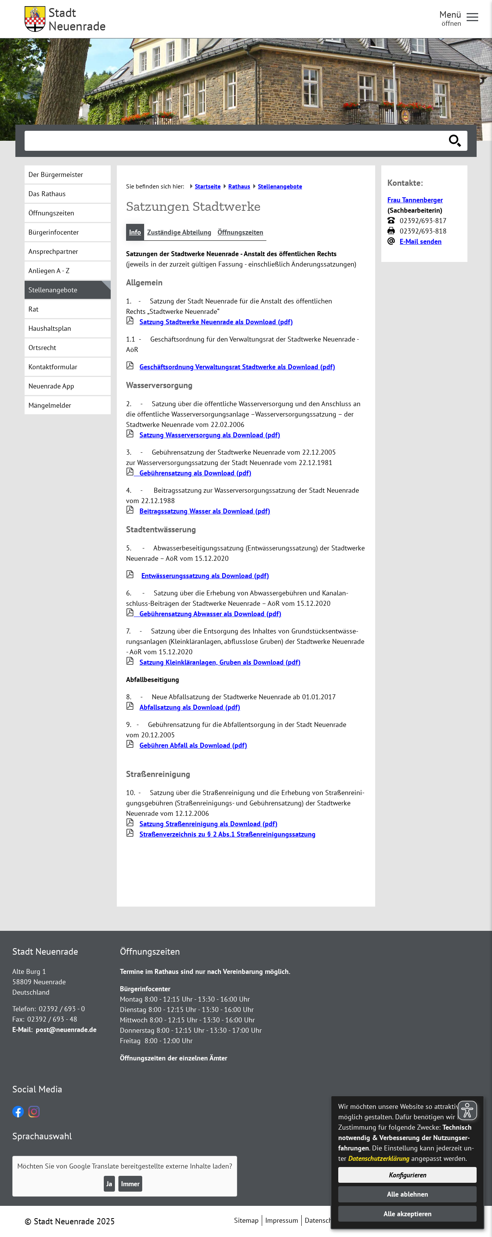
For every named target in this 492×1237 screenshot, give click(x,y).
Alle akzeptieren (408, 1213)
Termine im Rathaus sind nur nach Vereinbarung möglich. (205, 971)
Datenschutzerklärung (378, 1158)
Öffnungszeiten (240, 232)
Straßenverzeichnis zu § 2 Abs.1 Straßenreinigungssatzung (228, 834)
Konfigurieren (407, 1174)
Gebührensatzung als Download (192, 472)
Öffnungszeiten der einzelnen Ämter (173, 1058)
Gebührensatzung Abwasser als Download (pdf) (207, 613)
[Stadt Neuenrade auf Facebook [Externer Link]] (18, 1114)
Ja (109, 1183)
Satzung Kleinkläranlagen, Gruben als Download (220, 662)
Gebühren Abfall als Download (193, 745)
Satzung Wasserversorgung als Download (210, 434)
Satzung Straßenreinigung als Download (209, 823)
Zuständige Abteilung (179, 232)
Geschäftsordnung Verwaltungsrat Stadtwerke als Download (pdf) (237, 366)
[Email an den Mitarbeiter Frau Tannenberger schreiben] (392, 241)
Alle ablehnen (407, 1194)
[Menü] (475, 16)
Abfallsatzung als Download (190, 707)
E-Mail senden (421, 241)
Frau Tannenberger (415, 199)
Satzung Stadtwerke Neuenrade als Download (216, 321)
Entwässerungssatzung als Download (205, 575)
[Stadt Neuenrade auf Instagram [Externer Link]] (34, 1114)
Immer (130, 1183)
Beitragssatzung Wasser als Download (205, 511)
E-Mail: (22, 1029)
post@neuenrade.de (66, 1029)
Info (135, 232)
